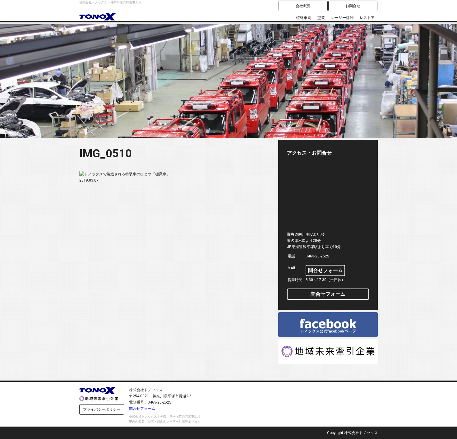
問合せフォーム (325, 270)
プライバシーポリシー (101, 409)
